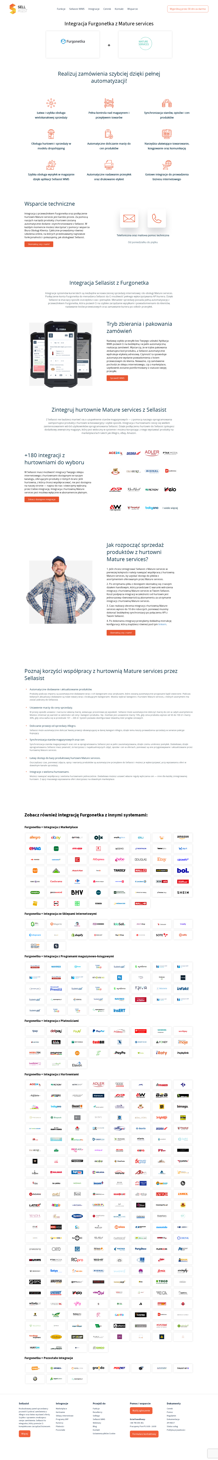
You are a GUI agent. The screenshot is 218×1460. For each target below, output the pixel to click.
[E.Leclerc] (141, 881)
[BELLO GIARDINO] (119, 1106)
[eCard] (119, 1042)
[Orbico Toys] (162, 1238)
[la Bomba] (141, 1194)
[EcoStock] (162, 1139)
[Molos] (119, 1227)
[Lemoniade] (119, 1205)
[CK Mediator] (77, 1347)
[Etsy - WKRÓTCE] (162, 859)
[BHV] (77, 892)
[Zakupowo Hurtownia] (141, 1336)
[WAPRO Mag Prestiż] (56, 977)
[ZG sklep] (98, 1303)
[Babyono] (56, 1106)
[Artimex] (56, 1095)
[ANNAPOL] (162, 1084)
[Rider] (162, 1260)
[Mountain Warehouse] (119, 892)
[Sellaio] (56, 946)
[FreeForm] (119, 1161)
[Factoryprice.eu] (77, 1314)
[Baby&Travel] (35, 1106)
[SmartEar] (119, 1270)
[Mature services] (183, 1216)
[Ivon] (119, 1183)
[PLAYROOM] (162, 1249)
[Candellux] (183, 1117)
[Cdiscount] (183, 859)
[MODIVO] (119, 848)
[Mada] (35, 1216)
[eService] (141, 1042)
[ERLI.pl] (141, 837)
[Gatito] (119, 1314)
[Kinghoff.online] (98, 1194)
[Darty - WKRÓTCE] (56, 903)
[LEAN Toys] (56, 1205)
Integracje (94, 9)
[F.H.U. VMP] (183, 1150)
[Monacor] (141, 1227)
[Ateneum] (98, 1095)
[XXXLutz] (162, 881)
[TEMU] (35, 870)
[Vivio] (141, 1292)
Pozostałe (60, 1430)
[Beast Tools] (77, 1106)
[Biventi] (98, 1117)
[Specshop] (77, 1336)
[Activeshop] (77, 1084)
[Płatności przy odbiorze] (98, 1053)
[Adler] (98, 1084)
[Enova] (98, 977)
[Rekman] (98, 1325)
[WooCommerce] (98, 924)
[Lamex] (183, 1194)
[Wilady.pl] (35, 1303)
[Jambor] (141, 1183)
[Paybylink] (183, 1053)
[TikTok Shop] (162, 892)
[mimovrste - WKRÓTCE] (119, 903)
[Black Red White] (77, 859)
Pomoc (170, 1412)
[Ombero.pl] (56, 1325)
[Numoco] (119, 1238)
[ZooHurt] (119, 1303)
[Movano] (35, 1238)
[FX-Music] (141, 1161)
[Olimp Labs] (141, 1238)
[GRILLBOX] (35, 1172)
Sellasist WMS (77, 9)
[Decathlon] (141, 848)
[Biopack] (56, 1117)
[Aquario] (35, 1095)
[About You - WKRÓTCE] (98, 903)
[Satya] (56, 1270)
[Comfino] (56, 1064)
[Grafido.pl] (98, 1368)
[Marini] (77, 1216)
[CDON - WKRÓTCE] (77, 903)
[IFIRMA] (77, 999)
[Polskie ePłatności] (77, 1053)
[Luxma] (183, 1205)
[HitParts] (119, 1172)
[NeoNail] (98, 1238)
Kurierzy (59, 1422)
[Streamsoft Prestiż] (56, 988)
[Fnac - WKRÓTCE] (35, 903)
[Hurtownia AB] (141, 1172)
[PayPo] (119, 1053)
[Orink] (183, 1238)
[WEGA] (162, 1292)
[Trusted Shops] (35, 1379)
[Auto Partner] (119, 1095)
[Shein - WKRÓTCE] (183, 892)
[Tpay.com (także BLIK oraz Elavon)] (35, 1031)
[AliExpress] (98, 859)
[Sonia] (162, 1270)
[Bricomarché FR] (56, 892)
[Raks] (183, 977)
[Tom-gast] (183, 1281)
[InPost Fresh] (56, 848)
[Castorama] (56, 859)
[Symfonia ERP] (119, 988)
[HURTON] (35, 1347)
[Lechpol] (77, 1205)
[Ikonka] (77, 1183)
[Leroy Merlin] (56, 870)
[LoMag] (141, 977)
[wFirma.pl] (77, 966)
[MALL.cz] (141, 870)
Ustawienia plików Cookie (104, 1433)
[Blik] (56, 1042)
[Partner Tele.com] (119, 1249)
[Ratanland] (183, 1325)
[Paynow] (56, 1053)
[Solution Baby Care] (141, 1270)
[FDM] (56, 1161)
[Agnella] (141, 1303)
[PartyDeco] (141, 1249)
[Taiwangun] (119, 1281)
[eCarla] (141, 1139)
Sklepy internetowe (64, 1415)
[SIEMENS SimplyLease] (162, 1031)
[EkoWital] (56, 1150)
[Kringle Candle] (183, 1314)
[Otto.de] (77, 848)
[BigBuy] (162, 1106)
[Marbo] (56, 1216)
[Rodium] (183, 1260)
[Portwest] (77, 1325)
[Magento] (56, 924)
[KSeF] (141, 999)
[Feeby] (98, 1314)
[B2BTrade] (183, 1095)
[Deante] (141, 1128)
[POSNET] (119, 1368)
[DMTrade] (35, 1139)
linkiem (162, 624)
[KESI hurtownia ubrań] (77, 1194)
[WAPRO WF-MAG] (35, 966)
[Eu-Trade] (119, 1150)
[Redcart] (98, 935)
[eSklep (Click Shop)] (141, 924)
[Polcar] (35, 1260)
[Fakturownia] (162, 988)
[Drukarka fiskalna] (141, 1368)
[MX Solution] (35, 1227)
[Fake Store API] (119, 1336)
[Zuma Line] (98, 1336)
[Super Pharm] (119, 881)
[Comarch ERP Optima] (162, 966)
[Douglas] (141, 859)
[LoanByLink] (35, 1064)
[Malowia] (35, 1325)
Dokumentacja (173, 1419)
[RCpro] (77, 1260)
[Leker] (98, 1205)
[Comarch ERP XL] (183, 966)
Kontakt (119, 9)
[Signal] (98, 1270)
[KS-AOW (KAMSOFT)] (119, 977)
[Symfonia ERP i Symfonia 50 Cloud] (141, 966)
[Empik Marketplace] (119, 837)
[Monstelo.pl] (162, 1227)
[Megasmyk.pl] (77, 1227)
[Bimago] (183, 1106)
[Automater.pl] (162, 1368)
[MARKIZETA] (98, 1216)
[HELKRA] (98, 1172)
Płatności (60, 1426)
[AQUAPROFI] (56, 1347)
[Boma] (119, 1117)
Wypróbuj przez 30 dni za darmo (188, 9)
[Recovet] (98, 1260)
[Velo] (77, 1292)
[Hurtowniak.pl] (162, 1172)
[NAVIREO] (56, 966)
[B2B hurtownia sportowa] (162, 1095)
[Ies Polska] (56, 1183)
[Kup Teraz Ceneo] (162, 837)
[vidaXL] (98, 1292)
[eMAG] (35, 848)
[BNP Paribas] (77, 1042)
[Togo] (162, 1281)
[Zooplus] (35, 892)
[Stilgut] (77, 1281)
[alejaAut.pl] (162, 1303)
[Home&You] (162, 848)
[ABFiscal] (56, 1379)
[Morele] (35, 859)
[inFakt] (183, 988)
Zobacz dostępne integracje (41, 499)
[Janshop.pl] (162, 1183)
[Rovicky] (35, 1270)
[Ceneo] (35, 1368)
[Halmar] (56, 1172)
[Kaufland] (98, 848)
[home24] (98, 870)
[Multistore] (56, 1238)
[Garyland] (162, 1161)
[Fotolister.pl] (77, 1368)
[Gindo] (98, 1347)
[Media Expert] (162, 870)
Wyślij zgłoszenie (141, 1410)
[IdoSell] (119, 924)
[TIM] (141, 1281)
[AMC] (141, 1084)
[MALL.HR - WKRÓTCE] (141, 903)
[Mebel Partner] (56, 1227)
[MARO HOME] (119, 1216)
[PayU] (77, 1031)
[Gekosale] (162, 924)
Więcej (24, 1433)
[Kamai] (35, 1194)
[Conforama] (56, 881)
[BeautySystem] (98, 1106)
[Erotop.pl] (98, 1150)
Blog (95, 1426)
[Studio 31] (98, 1281)
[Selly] (183, 935)
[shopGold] (56, 935)
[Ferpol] (183, 1128)
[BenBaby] (141, 1106)
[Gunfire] (141, 1314)
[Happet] (77, 1172)
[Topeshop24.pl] (35, 1292)
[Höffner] (183, 881)
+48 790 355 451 (137, 1422)
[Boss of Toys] (141, 1117)
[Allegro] (35, 837)
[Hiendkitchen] (162, 1314)
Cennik (107, 9)
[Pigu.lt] (183, 848)
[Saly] (183, 924)
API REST (171, 1422)
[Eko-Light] (183, 1139)
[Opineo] (56, 1368)
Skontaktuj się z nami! (39, 244)
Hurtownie (60, 1412)
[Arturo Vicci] (77, 1095)
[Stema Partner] (56, 1281)
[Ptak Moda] (56, 1260)
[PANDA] (77, 1249)
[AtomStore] (141, 935)
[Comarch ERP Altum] (77, 977)
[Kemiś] (56, 1194)
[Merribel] (183, 1336)
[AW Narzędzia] (141, 1095)
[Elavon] (77, 1064)
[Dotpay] (56, 1031)
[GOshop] (35, 946)
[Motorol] (183, 1227)
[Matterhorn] (162, 1216)
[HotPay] (35, 1042)
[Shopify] (77, 935)
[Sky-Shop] (119, 935)
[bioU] (77, 1117)
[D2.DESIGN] (98, 1128)
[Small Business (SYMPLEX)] (35, 988)
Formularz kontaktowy (144, 1434)
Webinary (97, 1422)
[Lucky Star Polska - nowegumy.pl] (162, 1205)
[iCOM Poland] (35, 1183)
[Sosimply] (183, 1270)
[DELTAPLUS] (162, 1336)
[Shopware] (35, 935)
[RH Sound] (141, 1260)
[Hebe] (119, 859)
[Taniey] (119, 870)
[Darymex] (119, 1128)
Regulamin (171, 1415)
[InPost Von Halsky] (141, 892)
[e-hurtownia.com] (119, 1139)
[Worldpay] (183, 1031)
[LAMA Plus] (162, 1194)
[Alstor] (183, 1303)
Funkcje (61, 9)
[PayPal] (98, 1031)
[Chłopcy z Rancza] (56, 1128)
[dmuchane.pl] (56, 1139)
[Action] (56, 1084)
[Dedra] (162, 1128)
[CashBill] (98, 1042)
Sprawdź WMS (117, 378)
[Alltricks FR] (98, 892)
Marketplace (61, 1408)
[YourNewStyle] (77, 1303)
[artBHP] (35, 1314)
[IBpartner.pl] (141, 1325)
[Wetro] (183, 1292)
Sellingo (96, 1415)
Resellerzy (97, 1412)
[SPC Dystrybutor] (35, 1281)
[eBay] (56, 837)
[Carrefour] (77, 881)
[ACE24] (35, 1084)
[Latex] (35, 1205)
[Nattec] (77, 1238)
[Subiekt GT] (119, 966)
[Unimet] (56, 1292)
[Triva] (141, 988)
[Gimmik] (183, 1161)
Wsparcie (132, 9)
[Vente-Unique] (98, 881)
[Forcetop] (98, 1161)
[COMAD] (77, 1128)
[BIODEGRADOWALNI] (35, 1117)
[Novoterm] (162, 1325)
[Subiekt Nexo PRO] (98, 966)
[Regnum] (119, 1260)
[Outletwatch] (35, 1249)
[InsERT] (119, 1010)
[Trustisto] (183, 1368)
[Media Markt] (77, 870)
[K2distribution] (183, 1183)
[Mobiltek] (35, 1053)
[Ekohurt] (35, 1150)
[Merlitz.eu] (98, 1227)
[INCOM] (98, 1183)
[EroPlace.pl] (77, 1150)
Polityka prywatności (176, 1430)
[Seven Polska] (77, 1270)
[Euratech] (141, 1150)
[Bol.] (183, 870)
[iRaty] (162, 1053)
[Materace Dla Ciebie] (141, 1216)
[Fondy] (162, 1042)
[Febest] (77, 1161)
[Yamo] (56, 1303)
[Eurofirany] (56, 1336)
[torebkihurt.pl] (35, 1336)
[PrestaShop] (77, 924)
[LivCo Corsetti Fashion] (141, 1205)
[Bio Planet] (56, 1314)
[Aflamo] (119, 1325)
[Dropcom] (98, 1139)
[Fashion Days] (35, 881)
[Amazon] (183, 837)
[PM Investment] (183, 1249)
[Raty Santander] (141, 1031)
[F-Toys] (162, 1150)
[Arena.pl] (77, 837)
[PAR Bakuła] (98, 1249)
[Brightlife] (162, 1117)
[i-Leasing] (141, 1053)
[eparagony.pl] (56, 999)
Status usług (172, 1426)
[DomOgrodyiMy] (77, 1139)
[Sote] (162, 935)
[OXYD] (56, 1249)
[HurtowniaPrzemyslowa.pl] (183, 1172)
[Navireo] (119, 999)
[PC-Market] (162, 977)
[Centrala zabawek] (35, 1128)
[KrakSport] (119, 1194)
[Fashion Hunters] (35, 1161)
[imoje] (183, 1042)
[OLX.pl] (98, 837)
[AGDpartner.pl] (119, 1084)
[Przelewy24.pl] (119, 1031)
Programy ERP (62, 1419)
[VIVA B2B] (119, 1292)
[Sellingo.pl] (35, 924)
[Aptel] (183, 1084)
